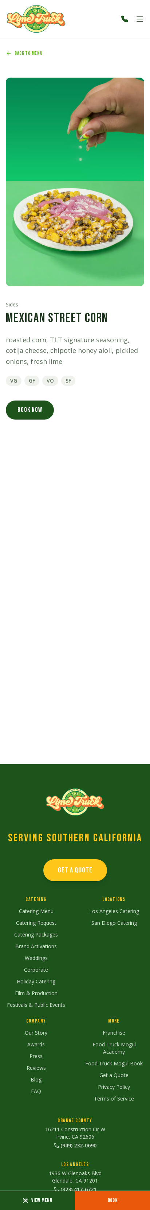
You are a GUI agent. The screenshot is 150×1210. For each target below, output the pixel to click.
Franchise (114, 1032)
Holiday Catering (36, 981)
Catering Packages (36, 934)
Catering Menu (36, 911)
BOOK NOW (29, 410)
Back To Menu (28, 53)
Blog (36, 1079)
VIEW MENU (41, 1200)
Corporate (36, 969)
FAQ (36, 1091)
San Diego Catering (114, 922)
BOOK (113, 1200)
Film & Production (36, 993)
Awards (36, 1044)
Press (36, 1056)
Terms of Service (114, 1098)
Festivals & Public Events (36, 1004)
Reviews (36, 1067)
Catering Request (36, 922)
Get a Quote (114, 1075)
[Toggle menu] (139, 19)
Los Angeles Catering (114, 911)
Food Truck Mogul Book (114, 1063)
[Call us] (124, 19)
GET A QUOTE (75, 870)
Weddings (36, 957)
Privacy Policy (114, 1086)
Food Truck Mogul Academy (114, 1048)
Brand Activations (36, 946)
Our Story (36, 1032)
